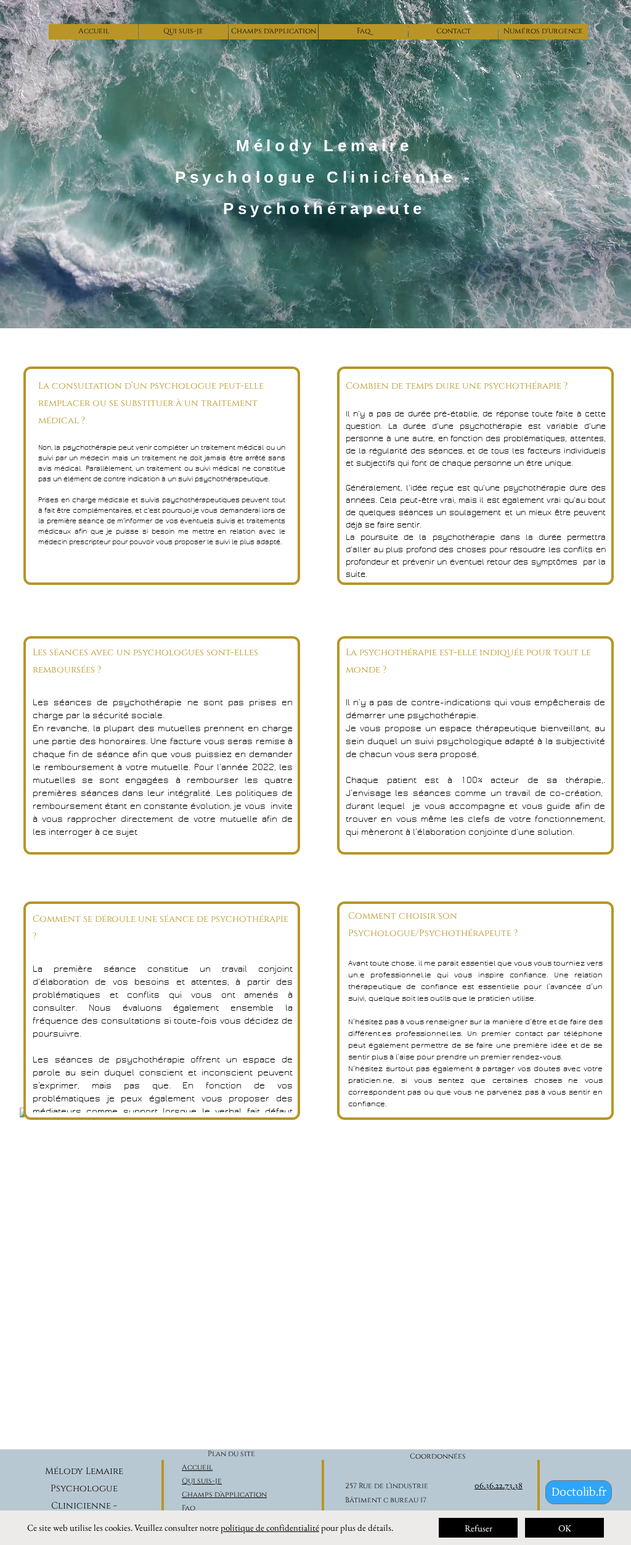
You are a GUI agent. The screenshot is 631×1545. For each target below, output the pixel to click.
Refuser (478, 1528)
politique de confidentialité (270, 1527)
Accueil (197, 1467)
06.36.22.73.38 (498, 1485)
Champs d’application (224, 1494)
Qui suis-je (202, 1481)
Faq (188, 1508)
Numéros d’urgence (221, 1535)
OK (564, 1528)
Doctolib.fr (579, 1492)
